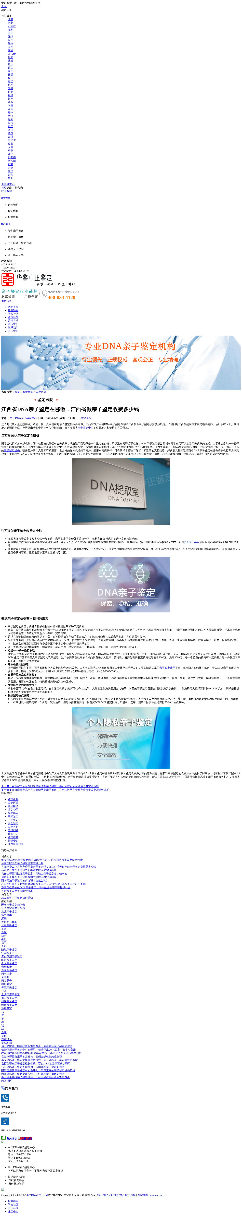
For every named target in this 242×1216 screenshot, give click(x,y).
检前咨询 (5, 198)
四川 (10, 129)
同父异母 (6, 980)
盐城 (10, 60)
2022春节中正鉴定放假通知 (17, 897)
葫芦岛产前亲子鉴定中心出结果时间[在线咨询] (28, 870)
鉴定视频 (13, 837)
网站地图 (142, 1195)
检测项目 (13, 310)
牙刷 (4, 918)
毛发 (4, 939)
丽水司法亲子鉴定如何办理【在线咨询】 (25, 880)
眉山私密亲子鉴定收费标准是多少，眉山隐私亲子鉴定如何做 (36, 1046)
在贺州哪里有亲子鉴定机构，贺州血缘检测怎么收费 (31, 1056)
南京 (10, 33)
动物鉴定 (6, 1008)
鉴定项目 (6, 300)
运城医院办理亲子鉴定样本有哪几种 (22, 863)
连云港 (12, 53)
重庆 (10, 126)
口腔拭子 (6, 1039)
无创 (4, 946)
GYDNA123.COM (37, 1195)
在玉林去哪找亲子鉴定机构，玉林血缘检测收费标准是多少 (35, 1077)
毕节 (10, 150)
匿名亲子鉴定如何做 (13, 904)
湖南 (10, 119)
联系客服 (6, 191)
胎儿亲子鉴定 (192, 542)
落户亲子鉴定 (9, 998)
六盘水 (12, 140)
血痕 (4, 932)
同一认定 (6, 973)
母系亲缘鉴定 (9, 987)
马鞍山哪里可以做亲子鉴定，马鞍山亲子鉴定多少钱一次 (34, 873)
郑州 (10, 112)
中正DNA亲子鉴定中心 (23, 418)
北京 (10, 19)
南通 (10, 50)
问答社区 (13, 313)
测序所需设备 (16, 844)
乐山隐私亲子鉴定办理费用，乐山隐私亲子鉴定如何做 (33, 1067)
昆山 (10, 78)
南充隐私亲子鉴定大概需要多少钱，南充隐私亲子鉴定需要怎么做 (39, 1060)
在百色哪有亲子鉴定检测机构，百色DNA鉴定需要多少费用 (35, 1063)
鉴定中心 (13, 331)
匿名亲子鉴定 (9, 960)
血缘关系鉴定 (9, 970)
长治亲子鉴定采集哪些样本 (17, 890)
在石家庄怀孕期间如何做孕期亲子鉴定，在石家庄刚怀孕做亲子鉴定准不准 (50, 786)
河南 (10, 109)
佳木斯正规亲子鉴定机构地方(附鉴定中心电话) (28, 877)
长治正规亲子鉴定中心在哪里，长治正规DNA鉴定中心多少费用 (38, 1049)
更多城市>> (8, 184)
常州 (10, 43)
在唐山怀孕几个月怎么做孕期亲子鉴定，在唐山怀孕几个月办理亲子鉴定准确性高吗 (55, 789)
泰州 (10, 71)
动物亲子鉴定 (9, 1004)
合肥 (10, 91)
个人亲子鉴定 (9, 963)
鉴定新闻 (13, 317)
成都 (10, 133)
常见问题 (13, 830)
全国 (4, 6)
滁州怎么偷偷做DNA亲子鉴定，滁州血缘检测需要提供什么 (35, 887)
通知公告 (13, 833)
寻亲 (4, 991)
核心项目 (5, 224)
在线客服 (6, 261)
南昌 (10, 105)
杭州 (10, 85)
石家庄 (12, 26)
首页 (4, 187)
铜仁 (10, 154)
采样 (4, 1035)
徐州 (10, 40)
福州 (10, 98)
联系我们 (13, 327)
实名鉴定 (13, 823)
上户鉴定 (13, 820)
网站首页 (13, 306)
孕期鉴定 (13, 816)
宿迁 (10, 74)
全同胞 (5, 977)
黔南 (10, 164)
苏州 (10, 47)
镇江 (10, 67)
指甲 (4, 942)
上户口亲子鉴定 (10, 994)
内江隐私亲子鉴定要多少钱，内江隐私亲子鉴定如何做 (33, 1073)
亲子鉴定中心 (86, 427)
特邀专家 (13, 840)
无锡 (10, 36)
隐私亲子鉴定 (9, 949)
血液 (4, 1032)
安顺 (10, 147)
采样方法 (13, 320)
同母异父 (6, 984)
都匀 (10, 174)
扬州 (10, 64)
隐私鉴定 (13, 813)
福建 (10, 95)
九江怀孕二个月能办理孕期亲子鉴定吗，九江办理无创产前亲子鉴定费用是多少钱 (48, 866)
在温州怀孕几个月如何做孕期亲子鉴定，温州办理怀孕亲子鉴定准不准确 (43, 884)
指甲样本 (6, 915)
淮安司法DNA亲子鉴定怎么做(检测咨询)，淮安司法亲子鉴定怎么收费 (42, 859)
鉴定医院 (41, 391)
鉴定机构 (13, 799)
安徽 (10, 88)
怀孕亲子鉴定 (9, 953)
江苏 (10, 29)
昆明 (10, 178)
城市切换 (130, 1195)
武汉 (10, 116)
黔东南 (12, 160)
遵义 (10, 143)
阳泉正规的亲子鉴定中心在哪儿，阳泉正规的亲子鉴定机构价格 (38, 1070)
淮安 (10, 57)
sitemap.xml (156, 1195)
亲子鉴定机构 (12, 450)
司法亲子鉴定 (9, 1001)
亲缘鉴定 (6, 966)
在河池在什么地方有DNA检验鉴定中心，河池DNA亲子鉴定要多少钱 (41, 1053)
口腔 (4, 935)
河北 (10, 22)
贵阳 (10, 136)
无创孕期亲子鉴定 (11, 956)
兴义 (10, 167)
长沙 (10, 123)
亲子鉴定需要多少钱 (13, 908)
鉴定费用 (13, 324)
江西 (10, 102)
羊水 (4, 928)
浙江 (10, 81)
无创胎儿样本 (9, 922)
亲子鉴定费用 (167, 667)
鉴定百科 (13, 827)
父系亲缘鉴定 (9, 925)
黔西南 (12, 157)
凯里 (10, 171)
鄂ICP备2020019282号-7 (110, 1195)
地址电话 (13, 806)
